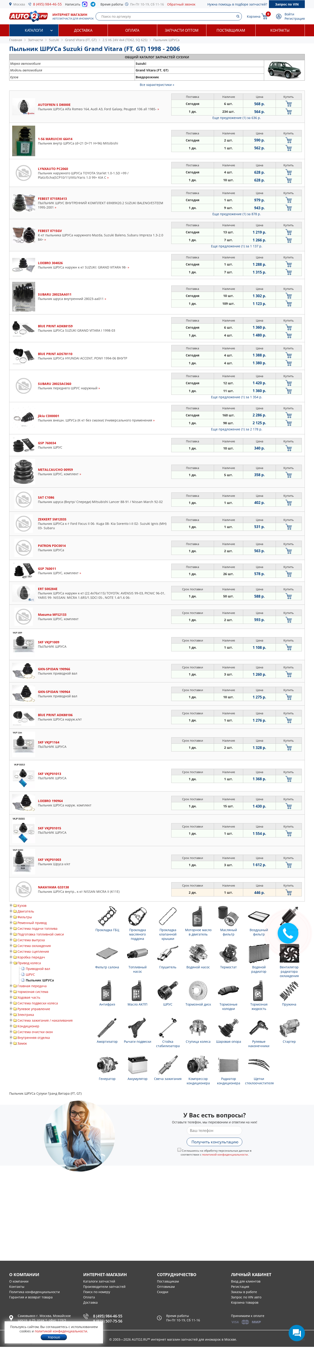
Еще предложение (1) (236, 118)
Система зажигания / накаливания (45, 1020)
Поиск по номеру (96, 1292)
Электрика (25, 1014)
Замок (22, 1043)
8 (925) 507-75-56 (107, 1321)
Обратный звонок (181, 4)
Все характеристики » (157, 84)
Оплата (132, 30)
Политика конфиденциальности (34, 1292)
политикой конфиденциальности (225, 1154)
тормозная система (32, 991)
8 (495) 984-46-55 (47, 4)
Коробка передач (31, 957)
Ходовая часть (28, 997)
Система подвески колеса (37, 1003)
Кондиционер (28, 1026)
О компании (19, 1281)
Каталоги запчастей (99, 1281)
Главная (15, 40)
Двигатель (25, 911)
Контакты (280, 30)
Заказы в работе (244, 1292)
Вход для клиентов (245, 1281)
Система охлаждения (34, 946)
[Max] (84, 5)
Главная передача (32, 986)
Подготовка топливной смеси (40, 934)
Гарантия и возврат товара (31, 1297)
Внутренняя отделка (33, 1037)
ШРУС (30, 974)
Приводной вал (38, 968)
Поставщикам (231, 30)
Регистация (240, 1286)
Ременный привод (32, 923)
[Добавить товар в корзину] (289, 104)
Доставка (83, 30)
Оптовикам (166, 1286)
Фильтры (24, 917)
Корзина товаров (244, 1302)
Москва (19, 4)
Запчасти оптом (181, 30)
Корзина (253, 16)
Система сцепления (33, 951)
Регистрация (295, 18)
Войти (289, 14)
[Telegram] (94, 5)
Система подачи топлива (37, 928)
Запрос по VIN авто (246, 1297)
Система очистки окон (35, 1032)
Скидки (162, 1292)
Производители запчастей (104, 1286)
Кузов (21, 905)
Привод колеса (29, 963)
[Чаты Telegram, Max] (297, 1333)
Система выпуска (31, 940)
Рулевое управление (33, 1009)
